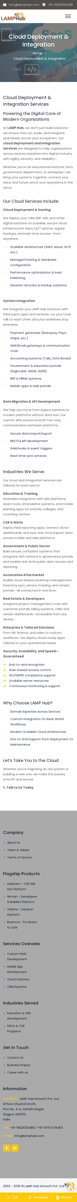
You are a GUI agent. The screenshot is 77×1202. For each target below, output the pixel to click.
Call (14, 1197)
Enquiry (66, 1197)
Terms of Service (19, 857)
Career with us (17, 1072)
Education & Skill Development (18, 1016)
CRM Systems (17, 987)
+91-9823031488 (60, 5)
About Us (13, 843)
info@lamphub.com (24, 5)
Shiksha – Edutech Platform (20, 912)
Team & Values (18, 850)
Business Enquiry (18, 1065)
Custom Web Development (17, 956)
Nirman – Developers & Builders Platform (22, 899)
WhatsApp (40, 1197)
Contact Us (15, 1058)
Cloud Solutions (18, 979)
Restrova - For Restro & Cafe (22, 925)
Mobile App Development (17, 969)
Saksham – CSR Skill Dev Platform (21, 886)
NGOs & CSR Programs (16, 1028)
